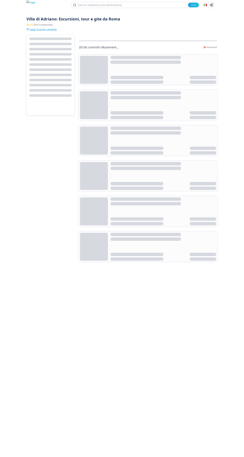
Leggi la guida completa (43, 29)
